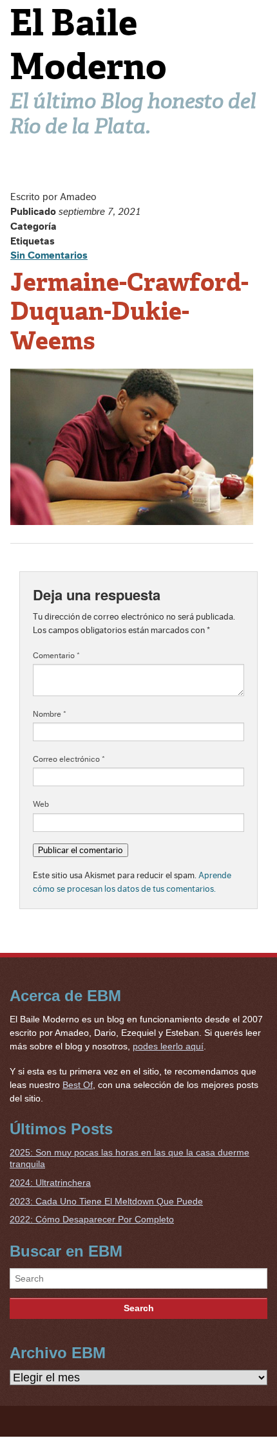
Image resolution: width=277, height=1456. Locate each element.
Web (41, 804)
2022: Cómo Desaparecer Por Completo (92, 1219)
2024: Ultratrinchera (50, 1182)
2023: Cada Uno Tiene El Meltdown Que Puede (106, 1201)
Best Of (77, 1085)
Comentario (56, 655)
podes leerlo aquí (168, 1046)
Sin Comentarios (49, 255)
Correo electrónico (69, 759)
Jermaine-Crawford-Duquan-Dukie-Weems (129, 311)
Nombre (49, 714)
